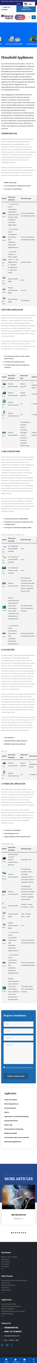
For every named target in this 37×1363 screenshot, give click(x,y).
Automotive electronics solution (16, 1137)
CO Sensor (5, 1264)
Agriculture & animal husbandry (16, 1116)
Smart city (8, 1125)
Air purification (10, 1108)
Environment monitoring (13, 1129)
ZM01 (3, 927)
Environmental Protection (11, 1306)
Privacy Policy (28, 1068)
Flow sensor (5, 1283)
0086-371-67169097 (13, 1331)
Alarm (6, 1112)
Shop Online (20, 17)
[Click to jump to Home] (7, 17)
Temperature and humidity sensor (14, 1280)
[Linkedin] (2, 1345)
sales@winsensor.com (12, 1336)
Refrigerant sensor (8, 1285)
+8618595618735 (11, 1328)
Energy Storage (7, 1314)
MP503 (4, 908)
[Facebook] (11, 1345)
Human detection (11, 1121)
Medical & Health (10, 1133)
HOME (9, 32)
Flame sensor (6, 1290)
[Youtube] (7, 1345)
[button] (12, 1233)
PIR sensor (5, 1288)
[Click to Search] (29, 17)
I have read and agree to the (19, 1068)
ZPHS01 (4, 610)
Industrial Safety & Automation (13, 1311)
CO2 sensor (5, 1262)
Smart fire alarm (10, 1100)
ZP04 (3, 396)
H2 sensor (5, 1266)
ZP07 (3, 436)
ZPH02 (4, 862)
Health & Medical (7, 1309)
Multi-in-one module (9, 1257)
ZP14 (3, 387)
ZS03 (3, 217)
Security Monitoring (8, 1304)
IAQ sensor (5, 1259)
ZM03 (4, 292)
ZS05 (3, 240)
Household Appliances (12, 1142)
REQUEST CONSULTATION (26, 8)
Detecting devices (11, 1104)
